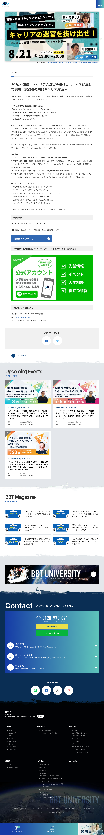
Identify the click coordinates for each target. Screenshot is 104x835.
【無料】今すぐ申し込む (23, 239)
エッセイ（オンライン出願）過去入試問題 (51, 784)
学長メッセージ (13, 730)
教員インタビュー (13, 767)
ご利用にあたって (89, 809)
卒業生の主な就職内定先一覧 (80, 752)
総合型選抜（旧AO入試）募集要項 (49, 775)
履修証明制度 (44, 773)
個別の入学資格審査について (48, 797)
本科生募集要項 (44, 765)
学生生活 (72, 726)
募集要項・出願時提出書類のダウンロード (51, 778)
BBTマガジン (74, 761)
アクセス (41, 812)
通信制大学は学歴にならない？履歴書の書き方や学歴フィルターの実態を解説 (37, 541)
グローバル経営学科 (45, 730)
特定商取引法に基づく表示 (57, 812)
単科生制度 (43, 770)
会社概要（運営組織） (21, 809)
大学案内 (8, 726)
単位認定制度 (44, 795)
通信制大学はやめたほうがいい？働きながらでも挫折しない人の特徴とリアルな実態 (85, 527)
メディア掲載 (12, 749)
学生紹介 (74, 730)
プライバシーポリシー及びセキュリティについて (63, 809)
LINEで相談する (52, 633)
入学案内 (40, 761)
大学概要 (11, 738)
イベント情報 (12, 746)
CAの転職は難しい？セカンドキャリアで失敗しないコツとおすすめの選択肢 (37, 527)
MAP (41, 716)
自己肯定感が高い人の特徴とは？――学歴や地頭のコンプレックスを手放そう (85, 541)
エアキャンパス (76, 741)
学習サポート (75, 744)
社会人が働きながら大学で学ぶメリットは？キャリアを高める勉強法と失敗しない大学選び (37, 514)
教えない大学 (12, 733)
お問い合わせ (52, 626)
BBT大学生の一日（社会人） (80, 733)
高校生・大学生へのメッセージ (80, 746)
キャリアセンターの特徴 (79, 749)
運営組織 (11, 736)
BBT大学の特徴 (13, 741)
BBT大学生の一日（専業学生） (80, 736)
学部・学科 (41, 726)
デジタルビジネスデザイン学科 (48, 733)
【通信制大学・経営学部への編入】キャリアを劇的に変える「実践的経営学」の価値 (85, 514)
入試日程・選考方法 (45, 781)
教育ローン (43, 792)
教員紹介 (8, 761)
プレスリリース (37, 809)
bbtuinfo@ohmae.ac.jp (23, 317)
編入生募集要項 (44, 767)
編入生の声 (75, 738)
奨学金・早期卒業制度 (46, 789)
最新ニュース (12, 744)
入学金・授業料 (44, 787)
